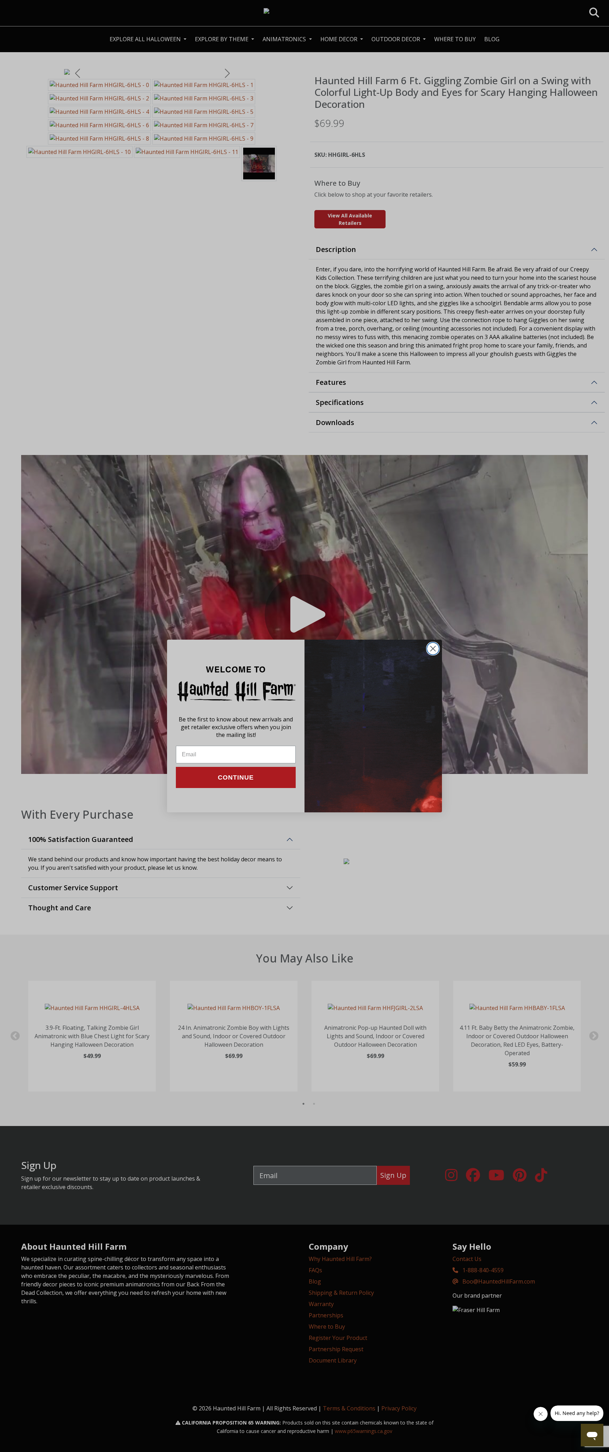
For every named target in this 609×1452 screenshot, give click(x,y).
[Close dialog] (433, 648)
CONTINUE (236, 777)
